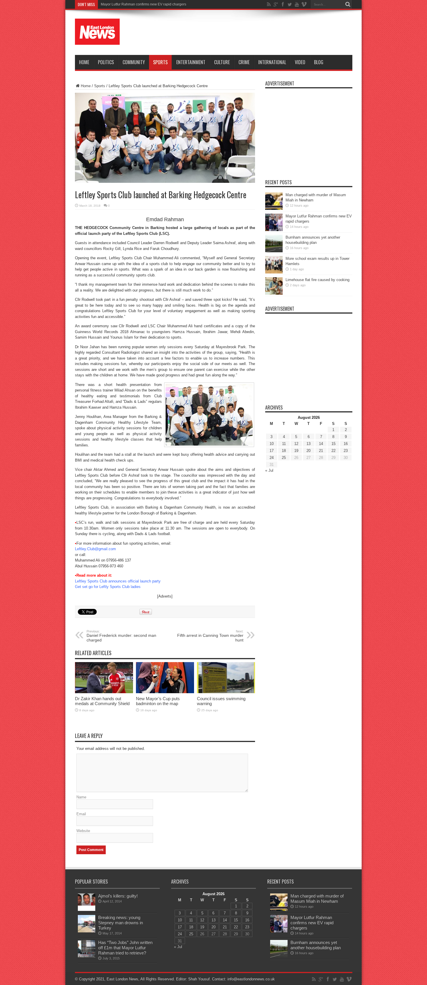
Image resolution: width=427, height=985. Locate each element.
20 (308, 450)
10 (272, 443)
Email (81, 814)
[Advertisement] (246, 32)
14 (321, 443)
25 (284, 457)
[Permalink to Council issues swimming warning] (226, 692)
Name (81, 797)
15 (333, 443)
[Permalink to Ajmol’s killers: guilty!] (86, 909)
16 (346, 443)
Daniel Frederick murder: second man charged (121, 636)
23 (346, 450)
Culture (222, 62)
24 (272, 457)
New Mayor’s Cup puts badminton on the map (158, 701)
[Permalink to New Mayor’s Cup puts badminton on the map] (165, 692)
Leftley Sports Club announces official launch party (118, 581)
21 (321, 450)
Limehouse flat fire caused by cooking (317, 280)
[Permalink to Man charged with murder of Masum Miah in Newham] (274, 208)
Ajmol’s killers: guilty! (118, 895)
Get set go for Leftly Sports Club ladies (108, 586)
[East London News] (97, 40)
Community (134, 62)
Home (84, 62)
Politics (106, 62)
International (272, 62)
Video (300, 62)
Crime (244, 62)
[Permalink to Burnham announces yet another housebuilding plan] (274, 251)
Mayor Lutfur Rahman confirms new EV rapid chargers (143, 4)
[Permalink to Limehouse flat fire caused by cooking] (274, 293)
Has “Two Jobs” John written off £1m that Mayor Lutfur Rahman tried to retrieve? (125, 947)
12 (296, 443)
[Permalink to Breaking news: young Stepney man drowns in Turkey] (86, 931)
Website (83, 831)
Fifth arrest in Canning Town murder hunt (210, 636)
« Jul (269, 470)
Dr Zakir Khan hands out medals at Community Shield (102, 701)
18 (284, 450)
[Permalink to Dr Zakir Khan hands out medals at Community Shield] (104, 692)
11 (284, 443)
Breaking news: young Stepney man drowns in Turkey (120, 922)
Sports (160, 62)
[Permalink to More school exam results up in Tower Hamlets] (274, 272)
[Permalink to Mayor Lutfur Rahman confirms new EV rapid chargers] (274, 230)
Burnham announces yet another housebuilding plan (315, 945)
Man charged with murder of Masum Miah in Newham (317, 898)
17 (272, 450)
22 (333, 450)
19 (296, 450)
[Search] (348, 4)
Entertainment (190, 62)
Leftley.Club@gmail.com (95, 549)
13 (308, 443)
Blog (318, 62)
